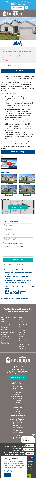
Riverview (22, 335)
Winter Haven (6, 343)
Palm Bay (22, 327)
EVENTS (18, 409)
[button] (3, 28)
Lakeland (4, 341)
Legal (13, 450)
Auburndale (5, 337)
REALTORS (18, 401)
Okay (7, 475)
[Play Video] (9, 163)
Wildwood (22, 348)
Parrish (4, 321)
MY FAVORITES (18, 405)
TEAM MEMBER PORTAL (18, 415)
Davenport (5, 327)
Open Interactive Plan (18, 207)
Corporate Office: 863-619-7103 (18, 371)
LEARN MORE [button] (17, 7)
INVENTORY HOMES (18, 388)
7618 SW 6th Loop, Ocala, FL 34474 (18, 280)
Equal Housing (18, 448)
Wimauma (22, 339)
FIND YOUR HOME (18, 386)
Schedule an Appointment (13, 243)
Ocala (21, 321)
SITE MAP (18, 413)
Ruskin (21, 337)
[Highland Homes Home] (12, 12)
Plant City (22, 332)
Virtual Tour (18, 71)
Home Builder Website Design (12, 454)
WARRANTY (18, 407)
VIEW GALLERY (17, 152)
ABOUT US (18, 390)
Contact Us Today (18, 377)
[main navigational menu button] (31, 13)
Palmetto (4, 319)
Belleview (22, 319)
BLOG (18, 403)
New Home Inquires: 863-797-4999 (18, 373)
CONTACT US (18, 394)
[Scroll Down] (18, 37)
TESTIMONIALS (18, 398)
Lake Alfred (5, 339)
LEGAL (18, 411)
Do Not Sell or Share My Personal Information (18, 452)
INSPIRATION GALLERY (18, 396)
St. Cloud (4, 329)
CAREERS (18, 392)
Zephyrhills (22, 341)
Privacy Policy (20, 450)
